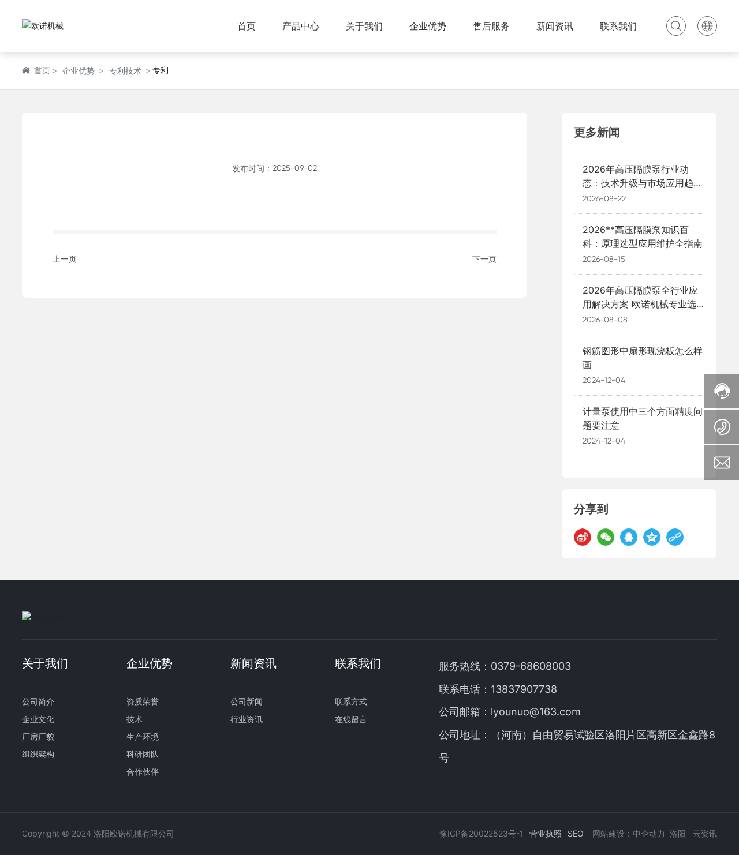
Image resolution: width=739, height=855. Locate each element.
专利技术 (125, 71)
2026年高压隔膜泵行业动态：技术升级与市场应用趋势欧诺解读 (643, 182)
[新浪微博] (582, 537)
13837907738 (524, 689)
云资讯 (705, 833)
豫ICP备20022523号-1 (481, 833)
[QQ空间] (651, 537)
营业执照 (545, 833)
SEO (576, 833)
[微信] (605, 537)
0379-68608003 (532, 666)
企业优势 (78, 71)
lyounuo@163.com (536, 712)
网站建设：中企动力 (628, 833)
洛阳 (678, 833)
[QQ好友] (628, 537)
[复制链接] (675, 537)
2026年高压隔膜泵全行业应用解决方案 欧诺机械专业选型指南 (640, 304)
